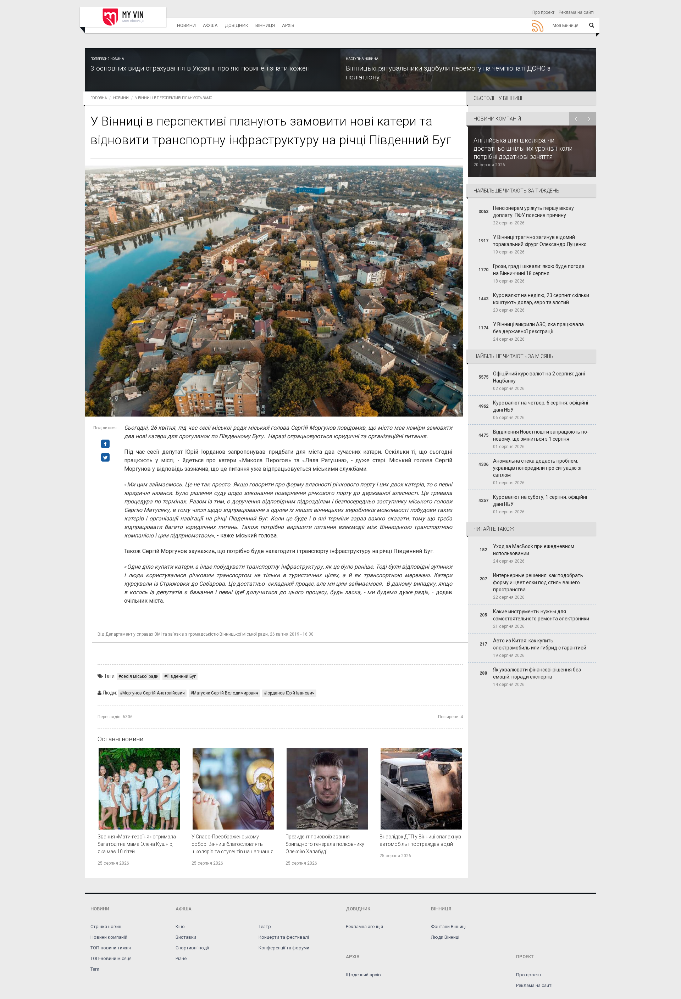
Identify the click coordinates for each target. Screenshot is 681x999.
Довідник (236, 25)
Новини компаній (108, 937)
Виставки (186, 937)
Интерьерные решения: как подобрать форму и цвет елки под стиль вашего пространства (538, 582)
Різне (181, 958)
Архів (288, 25)
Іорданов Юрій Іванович (290, 693)
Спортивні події (192, 947)
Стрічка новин (105, 926)
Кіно (180, 926)
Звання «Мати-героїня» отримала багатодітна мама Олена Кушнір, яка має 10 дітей (137, 844)
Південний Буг (181, 676)
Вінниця (265, 25)
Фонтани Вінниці (448, 926)
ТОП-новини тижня (110, 947)
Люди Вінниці (445, 937)
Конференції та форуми (284, 947)
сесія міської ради (140, 676)
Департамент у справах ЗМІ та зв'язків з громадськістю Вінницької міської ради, (187, 634)
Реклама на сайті (576, 12)
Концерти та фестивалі (284, 937)
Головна (98, 98)
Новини (186, 25)
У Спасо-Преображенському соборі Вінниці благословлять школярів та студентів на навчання (232, 844)
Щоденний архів (363, 974)
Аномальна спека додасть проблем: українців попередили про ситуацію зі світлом (537, 468)
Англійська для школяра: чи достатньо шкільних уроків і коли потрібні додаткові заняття (523, 148)
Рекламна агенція (364, 926)
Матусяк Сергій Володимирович (225, 693)
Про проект (543, 12)
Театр (265, 926)
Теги (94, 969)
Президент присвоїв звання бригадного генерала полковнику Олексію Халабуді (325, 844)
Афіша (210, 25)
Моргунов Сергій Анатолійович (153, 693)
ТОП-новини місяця (111, 958)
